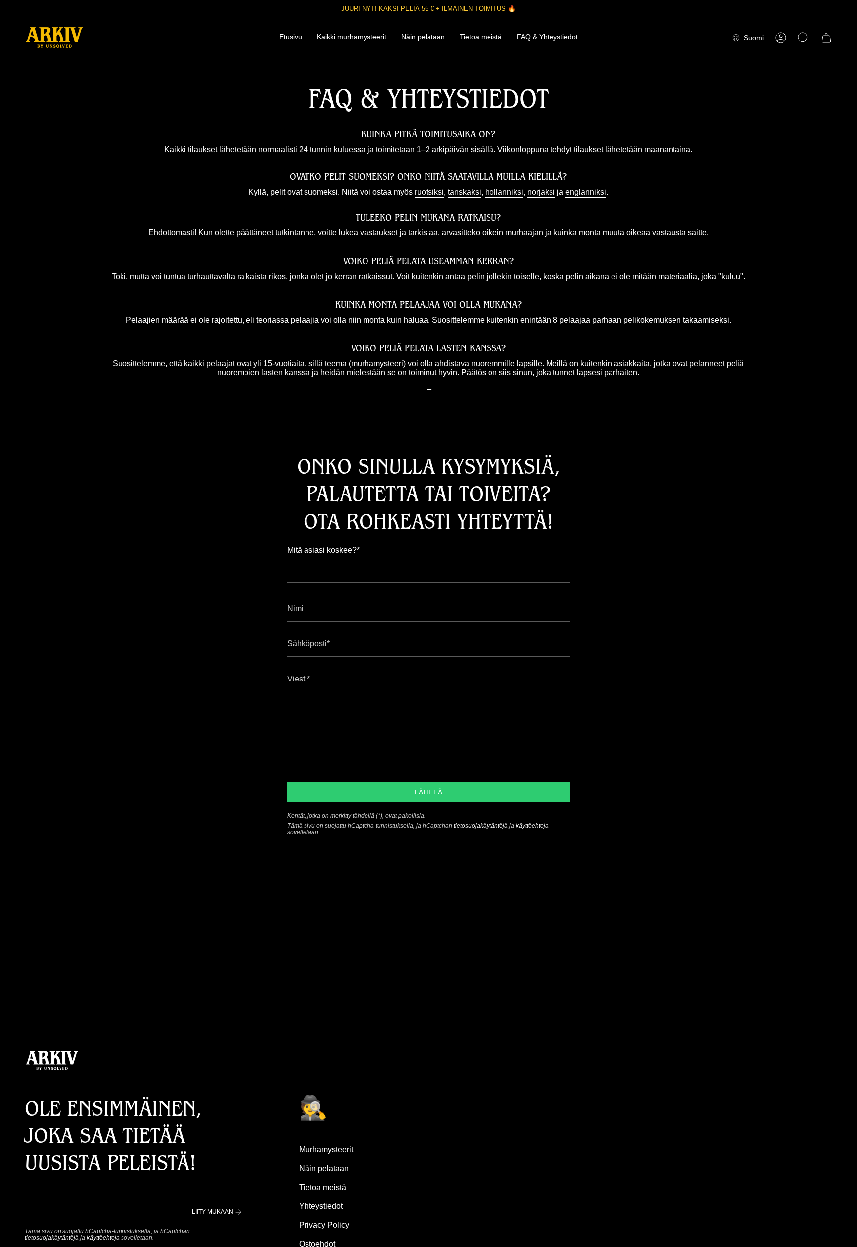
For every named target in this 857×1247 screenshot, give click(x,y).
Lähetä (428, 792)
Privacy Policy (324, 1225)
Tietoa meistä (322, 1187)
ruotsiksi (429, 192)
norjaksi (541, 192)
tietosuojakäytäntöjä (481, 825)
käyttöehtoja (532, 825)
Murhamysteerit (326, 1149)
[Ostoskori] (826, 37)
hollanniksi (504, 192)
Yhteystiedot (321, 1206)
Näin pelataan (324, 1168)
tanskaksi (464, 192)
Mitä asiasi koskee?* (323, 550)
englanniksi (585, 192)
